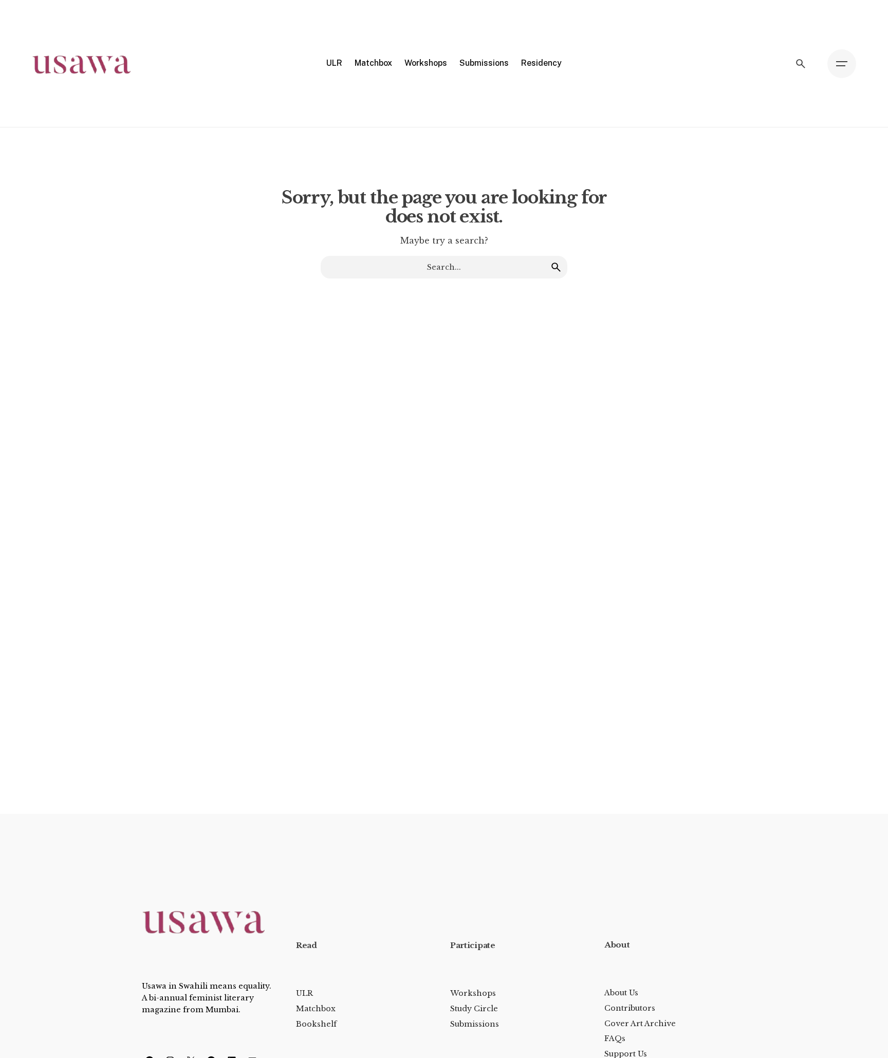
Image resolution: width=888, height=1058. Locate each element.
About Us (621, 992)
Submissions (474, 1024)
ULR (304, 993)
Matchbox (316, 1008)
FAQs (614, 1038)
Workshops (473, 993)
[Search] (800, 63)
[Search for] (444, 267)
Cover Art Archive (640, 1023)
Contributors (629, 1008)
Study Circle (474, 1008)
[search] (556, 267)
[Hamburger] (841, 63)
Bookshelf (316, 1024)
